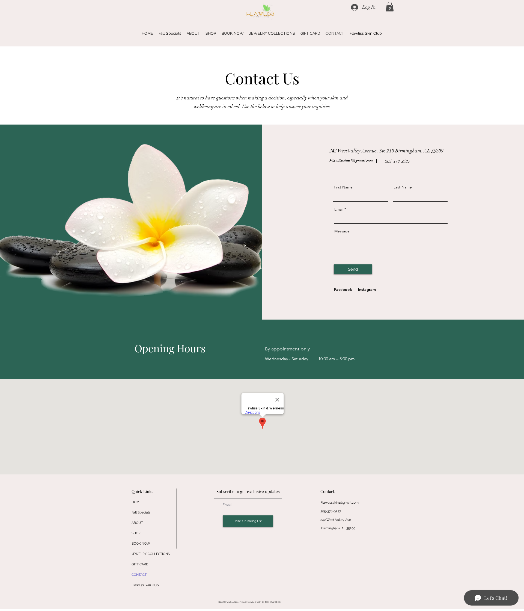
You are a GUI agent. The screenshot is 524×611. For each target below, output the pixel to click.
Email (338, 209)
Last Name (403, 187)
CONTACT (139, 575)
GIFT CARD (140, 564)
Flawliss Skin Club (145, 585)
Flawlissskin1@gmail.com (351, 160)
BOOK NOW (141, 543)
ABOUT (137, 523)
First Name (343, 187)
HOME (136, 502)
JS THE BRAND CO (271, 602)
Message (342, 231)
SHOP (136, 533)
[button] (390, 6)
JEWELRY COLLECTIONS (151, 554)
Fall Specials (141, 512)
